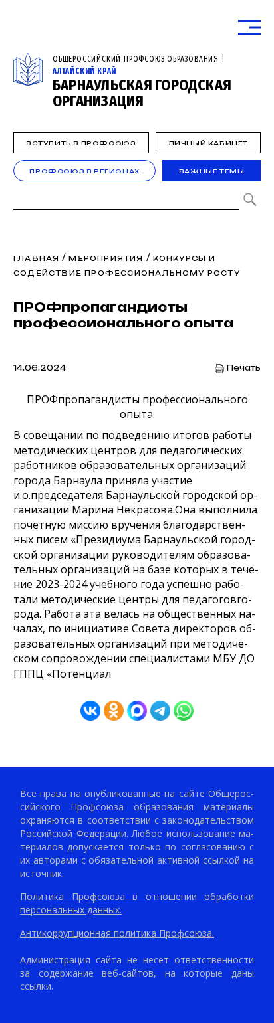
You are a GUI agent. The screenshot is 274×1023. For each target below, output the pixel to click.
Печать (244, 368)
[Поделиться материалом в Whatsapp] (184, 711)
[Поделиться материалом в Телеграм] (160, 711)
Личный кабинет (208, 143)
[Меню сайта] (249, 27)
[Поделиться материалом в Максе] (137, 711)
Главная (36, 258)
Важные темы (212, 171)
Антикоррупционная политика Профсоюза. (117, 933)
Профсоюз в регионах (84, 171)
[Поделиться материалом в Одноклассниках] (114, 711)
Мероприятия (105, 258)
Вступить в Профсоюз (81, 143)
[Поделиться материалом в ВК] (90, 711)
